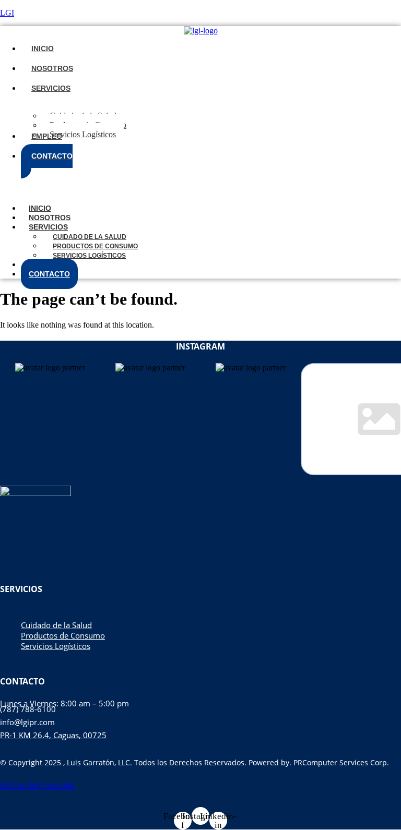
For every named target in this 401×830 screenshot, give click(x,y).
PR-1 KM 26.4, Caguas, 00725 (53, 735)
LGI (7, 12)
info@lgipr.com (27, 722)
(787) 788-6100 (28, 709)
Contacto (49, 274)
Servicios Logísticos (89, 255)
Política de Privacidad (37, 785)
